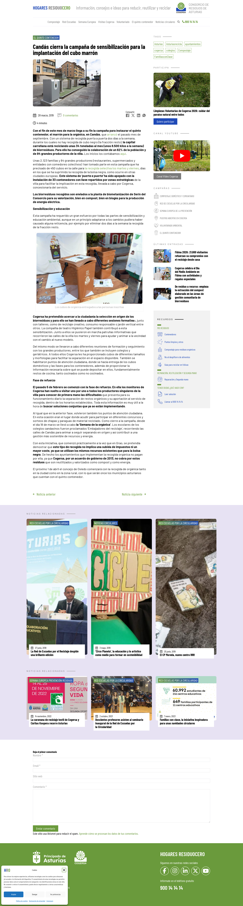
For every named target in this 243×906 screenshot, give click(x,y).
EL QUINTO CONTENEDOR (170, 232)
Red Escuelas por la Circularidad (49, 523)
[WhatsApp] (144, 115)
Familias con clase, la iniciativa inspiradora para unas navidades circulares (184, 721)
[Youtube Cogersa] (206, 871)
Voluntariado (123, 22)
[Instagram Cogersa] (175, 871)
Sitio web (37, 776)
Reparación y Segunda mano (176, 379)
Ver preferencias (55, 894)
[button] (64, 870)
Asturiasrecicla (174, 44)
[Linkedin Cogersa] (185, 871)
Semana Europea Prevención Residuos (51, 680)
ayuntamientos (192, 44)
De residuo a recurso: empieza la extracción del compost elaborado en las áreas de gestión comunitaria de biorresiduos (191, 294)
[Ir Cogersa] (193, 7)
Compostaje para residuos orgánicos (180, 349)
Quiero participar (165, 121)
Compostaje (54, 22)
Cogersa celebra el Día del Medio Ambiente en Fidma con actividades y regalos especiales (188, 273)
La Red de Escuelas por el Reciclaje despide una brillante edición (54, 653)
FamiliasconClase (163, 56)
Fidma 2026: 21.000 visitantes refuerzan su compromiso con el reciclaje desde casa (191, 255)
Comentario (40, 786)
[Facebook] (127, 115)
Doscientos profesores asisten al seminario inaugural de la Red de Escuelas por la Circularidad (119, 723)
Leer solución (170, 394)
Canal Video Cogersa (167, 176)
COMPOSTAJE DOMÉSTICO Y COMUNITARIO (177, 196)
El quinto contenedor (142, 22)
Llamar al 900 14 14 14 (174, 401)
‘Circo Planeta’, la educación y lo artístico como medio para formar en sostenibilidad (118, 653)
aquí (123, 153)
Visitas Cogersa (106, 22)
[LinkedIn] (138, 115)
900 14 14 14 (191, 22)
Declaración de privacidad (37, 901)
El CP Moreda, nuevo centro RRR (177, 655)
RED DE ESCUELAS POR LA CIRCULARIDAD (177, 203)
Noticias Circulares (105, 523)
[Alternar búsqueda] (178, 21)
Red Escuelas (69, 22)
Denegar (34, 894)
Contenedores (170, 334)
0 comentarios (70, 115)
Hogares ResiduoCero (182, 854)
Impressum (49, 901)
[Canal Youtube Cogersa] (182, 155)
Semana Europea (87, 22)
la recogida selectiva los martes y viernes (112, 168)
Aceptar (13, 894)
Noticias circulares (165, 22)
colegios (170, 50)
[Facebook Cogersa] (164, 871)
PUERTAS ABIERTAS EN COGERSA (173, 218)
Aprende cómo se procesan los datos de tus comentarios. (108, 833)
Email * (36, 765)
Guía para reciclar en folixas (176, 364)
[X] (133, 115)
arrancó (112, 134)
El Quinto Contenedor (46, 37)
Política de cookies (22, 901)
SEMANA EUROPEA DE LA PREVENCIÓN (176, 210)
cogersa (158, 50)
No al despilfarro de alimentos (177, 357)
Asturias (158, 44)
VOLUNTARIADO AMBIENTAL (171, 225)
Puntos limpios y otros (174, 341)
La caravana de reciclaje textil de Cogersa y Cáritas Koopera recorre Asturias (55, 721)
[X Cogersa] (195, 871)
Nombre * (38, 755)
